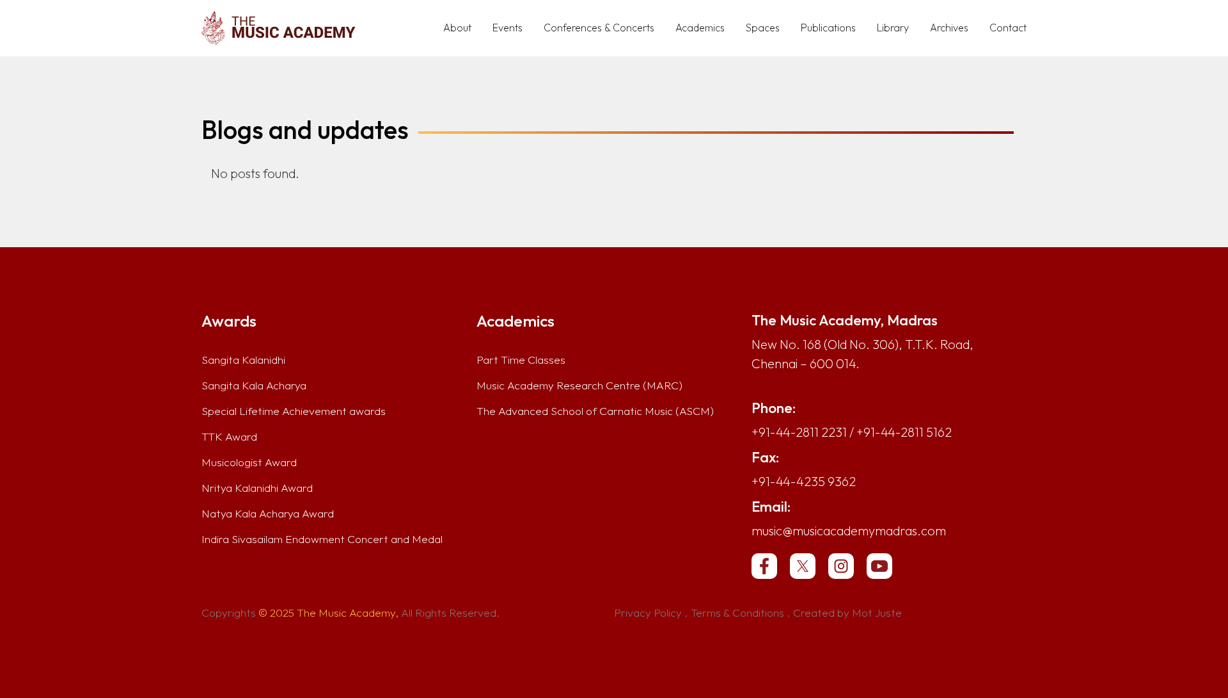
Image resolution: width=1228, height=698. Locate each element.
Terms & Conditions (737, 613)
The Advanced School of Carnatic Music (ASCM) (595, 411)
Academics (700, 27)
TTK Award (229, 437)
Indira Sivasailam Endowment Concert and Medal (322, 539)
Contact (1008, 27)
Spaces (763, 27)
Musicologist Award (249, 462)
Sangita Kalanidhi (243, 360)
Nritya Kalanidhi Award (257, 488)
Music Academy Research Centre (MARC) (579, 385)
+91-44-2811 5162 (904, 432)
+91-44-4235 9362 (804, 481)
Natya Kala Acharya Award (267, 514)
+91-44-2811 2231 (799, 432)
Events (507, 27)
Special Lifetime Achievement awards (293, 411)
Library (893, 27)
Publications (828, 27)
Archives (949, 27)
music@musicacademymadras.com (849, 531)
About (457, 27)
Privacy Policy (648, 613)
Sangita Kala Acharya (253, 385)
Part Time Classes (520, 360)
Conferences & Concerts (599, 27)
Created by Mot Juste (847, 613)
